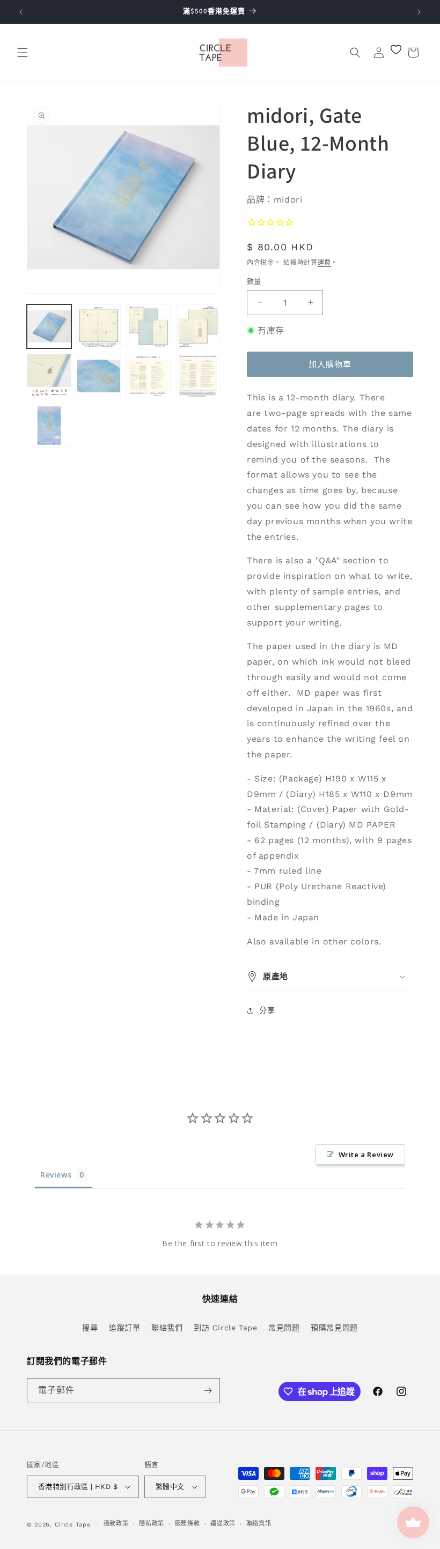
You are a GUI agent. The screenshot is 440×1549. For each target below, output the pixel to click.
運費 (324, 262)
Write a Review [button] (366, 1154)
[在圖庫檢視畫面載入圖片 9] (49, 426)
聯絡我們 (166, 1327)
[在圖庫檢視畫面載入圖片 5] (49, 376)
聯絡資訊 (259, 1523)
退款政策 (116, 1523)
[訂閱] (207, 1390)
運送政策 (223, 1523)
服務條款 (187, 1523)
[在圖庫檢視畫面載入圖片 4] (198, 326)
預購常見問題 (334, 1327)
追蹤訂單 (124, 1327)
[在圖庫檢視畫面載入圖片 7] (148, 376)
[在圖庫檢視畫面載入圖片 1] (49, 326)
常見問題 (283, 1327)
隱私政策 (151, 1523)
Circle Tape (73, 1524)
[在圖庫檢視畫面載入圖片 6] (99, 376)
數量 (254, 281)
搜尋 (90, 1327)
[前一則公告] (21, 12)
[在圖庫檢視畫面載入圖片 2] (99, 326)
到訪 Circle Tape (225, 1327)
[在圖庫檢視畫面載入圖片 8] (198, 376)
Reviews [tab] (55, 1175)
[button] (22, 52)
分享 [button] (267, 1010)
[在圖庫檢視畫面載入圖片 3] (148, 326)
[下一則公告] (419, 12)
